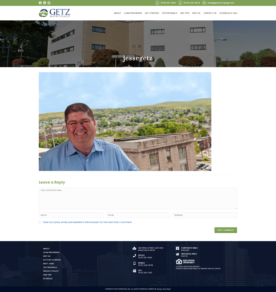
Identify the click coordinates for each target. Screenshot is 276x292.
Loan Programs (51, 252)
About (46, 248)
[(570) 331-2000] (157, 3)
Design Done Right (164, 289)
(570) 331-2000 (168, 2)
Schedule (48, 278)
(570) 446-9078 (192, 2)
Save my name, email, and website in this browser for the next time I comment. (87, 222)
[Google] (48, 2)
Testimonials (50, 267)
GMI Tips (47, 274)
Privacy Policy (51, 271)
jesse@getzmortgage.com (221, 2)
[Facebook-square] (40, 2)
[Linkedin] (44, 2)
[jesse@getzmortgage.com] (204, 3)
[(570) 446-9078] (180, 3)
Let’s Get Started (52, 260)
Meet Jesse (48, 263)
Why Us (46, 256)
